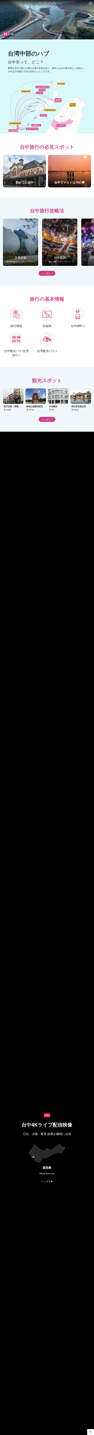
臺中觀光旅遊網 (47, 3)
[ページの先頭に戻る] (90, 1432)
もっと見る (45, 273)
